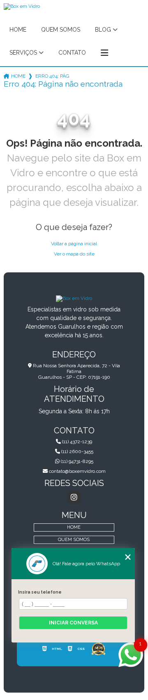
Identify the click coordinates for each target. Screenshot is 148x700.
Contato (72, 52)
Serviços (23, 52)
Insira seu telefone (40, 591)
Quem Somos (60, 29)
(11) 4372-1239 (76, 441)
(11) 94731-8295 (76, 461)
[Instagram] (74, 497)
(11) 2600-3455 (76, 451)
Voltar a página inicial (74, 243)
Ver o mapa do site (74, 254)
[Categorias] (104, 53)
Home (17, 29)
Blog (103, 29)
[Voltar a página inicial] (74, 298)
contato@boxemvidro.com (77, 471)
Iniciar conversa (73, 623)
